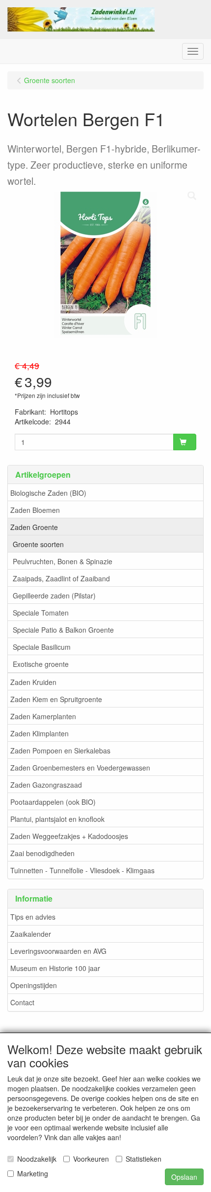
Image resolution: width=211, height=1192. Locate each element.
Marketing (32, 1173)
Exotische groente (41, 664)
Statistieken (143, 1159)
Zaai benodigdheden (42, 853)
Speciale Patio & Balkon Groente (63, 630)
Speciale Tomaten (41, 613)
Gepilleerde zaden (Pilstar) (54, 595)
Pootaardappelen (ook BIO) (53, 802)
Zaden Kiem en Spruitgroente (56, 699)
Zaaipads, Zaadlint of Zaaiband (61, 578)
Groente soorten (38, 544)
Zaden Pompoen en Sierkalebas (60, 750)
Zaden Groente (34, 527)
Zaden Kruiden (33, 682)
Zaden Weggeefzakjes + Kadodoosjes (69, 836)
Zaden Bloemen (35, 510)
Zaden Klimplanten (39, 733)
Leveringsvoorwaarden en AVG (58, 951)
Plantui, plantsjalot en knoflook (57, 819)
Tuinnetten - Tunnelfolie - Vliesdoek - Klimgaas (82, 870)
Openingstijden (33, 985)
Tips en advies (32, 917)
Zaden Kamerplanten (43, 716)
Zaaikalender (30, 934)
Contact (22, 1002)
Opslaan (184, 1177)
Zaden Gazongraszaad (46, 785)
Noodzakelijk (36, 1159)
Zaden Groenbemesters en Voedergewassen (80, 768)
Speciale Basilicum (42, 647)
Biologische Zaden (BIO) (48, 493)
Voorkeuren (91, 1159)
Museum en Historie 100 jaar (55, 968)
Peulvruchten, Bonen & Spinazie (62, 561)
